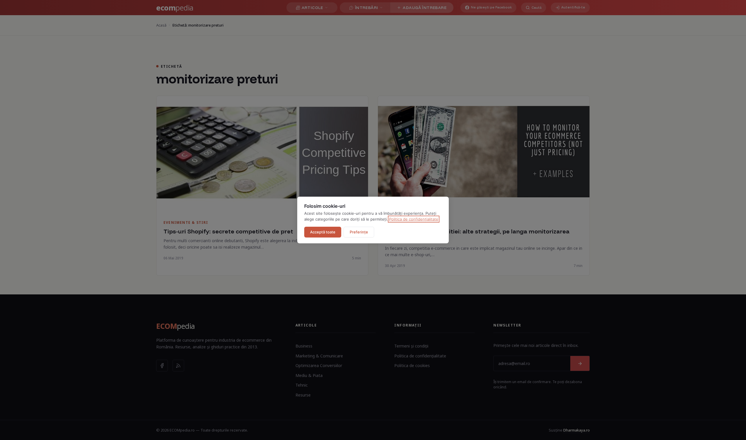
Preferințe (359, 232)
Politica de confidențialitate (413, 219)
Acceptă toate (322, 232)
